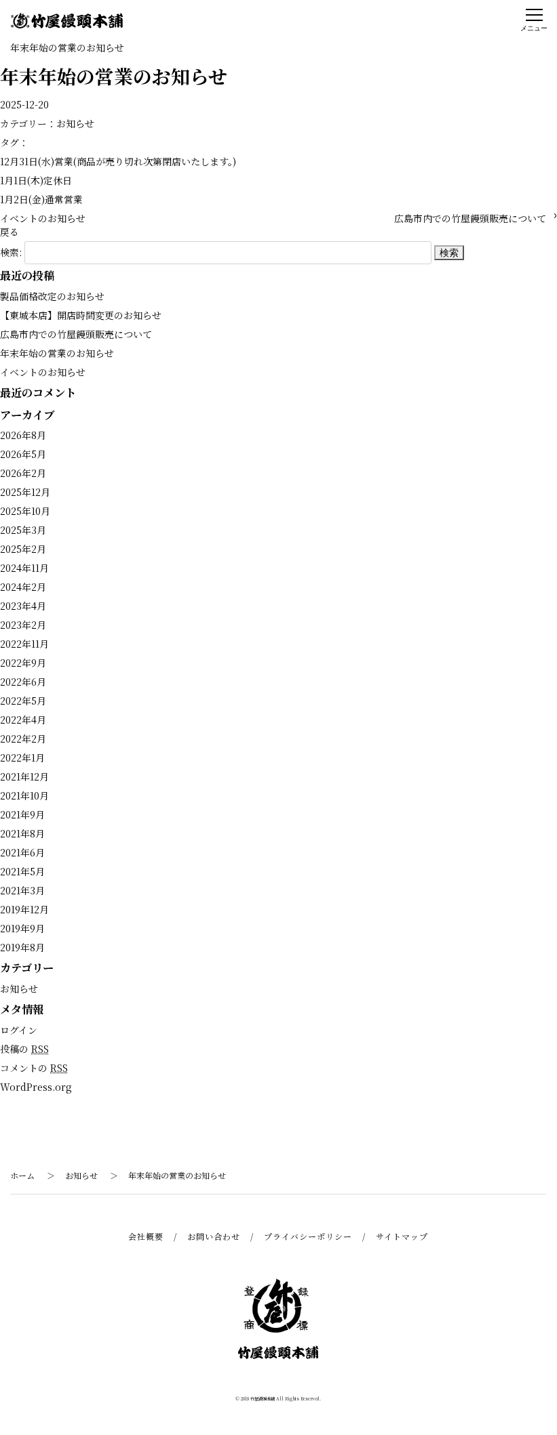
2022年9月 (23, 662)
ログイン (18, 1030)
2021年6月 (22, 852)
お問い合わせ (213, 1236)
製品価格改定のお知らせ (52, 296)
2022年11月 (24, 643)
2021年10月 (24, 795)
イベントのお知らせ (42, 218)
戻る (9, 231)
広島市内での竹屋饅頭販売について (470, 218)
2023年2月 (23, 624)
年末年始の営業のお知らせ (57, 353)
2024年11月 (24, 568)
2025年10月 (25, 511)
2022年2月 (23, 738)
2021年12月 (24, 776)
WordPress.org (36, 1087)
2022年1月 (22, 757)
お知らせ (75, 123)
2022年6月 (23, 681)
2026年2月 (23, 473)
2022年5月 (23, 700)
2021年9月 (22, 814)
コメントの (34, 1068)
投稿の (24, 1049)
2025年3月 (23, 530)
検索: (11, 252)
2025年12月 (25, 492)
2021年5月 (22, 871)
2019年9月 (22, 928)
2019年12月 (24, 909)
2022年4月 (23, 719)
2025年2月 (23, 549)
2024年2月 (23, 587)
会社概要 (146, 1236)
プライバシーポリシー (308, 1236)
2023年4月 (23, 605)
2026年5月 (23, 454)
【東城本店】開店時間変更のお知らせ (80, 315)
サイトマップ (402, 1236)
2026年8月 (23, 435)
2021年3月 (22, 890)
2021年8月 (22, 833)
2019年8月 (22, 947)
